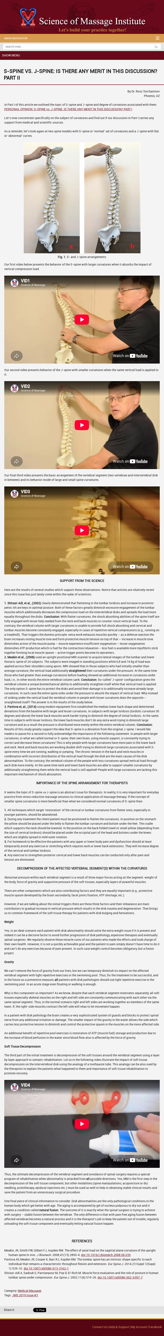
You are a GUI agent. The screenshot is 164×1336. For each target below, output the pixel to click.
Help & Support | (120, 1327)
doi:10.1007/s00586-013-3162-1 (46, 1268)
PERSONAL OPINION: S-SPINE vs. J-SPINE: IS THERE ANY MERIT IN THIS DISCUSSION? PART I (68, 109)
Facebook (155, 1327)
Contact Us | (100, 1327)
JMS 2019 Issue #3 (25, 1295)
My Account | (139, 1327)
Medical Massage (29, 1290)
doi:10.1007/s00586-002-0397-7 (120, 1277)
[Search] (157, 47)
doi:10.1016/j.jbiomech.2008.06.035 (106, 1255)
